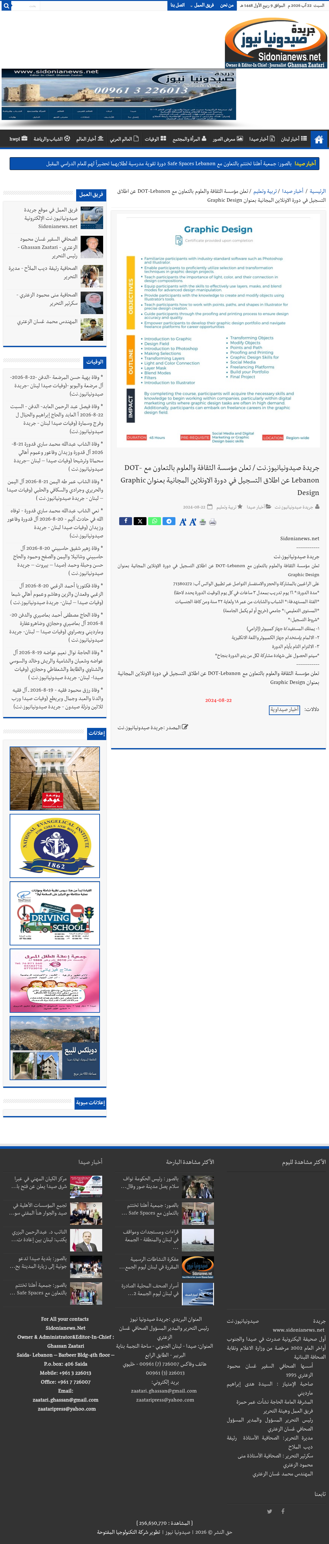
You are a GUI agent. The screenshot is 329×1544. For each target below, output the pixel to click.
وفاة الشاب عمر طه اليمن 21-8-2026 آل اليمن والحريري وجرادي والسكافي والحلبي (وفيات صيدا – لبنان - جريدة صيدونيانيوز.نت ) (55, 490)
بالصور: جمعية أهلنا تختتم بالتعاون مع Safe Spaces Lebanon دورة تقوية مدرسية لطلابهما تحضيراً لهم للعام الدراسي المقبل (169, 163)
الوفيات (152, 140)
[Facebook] (283, 1511)
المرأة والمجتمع (186, 140)
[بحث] (6, 6)
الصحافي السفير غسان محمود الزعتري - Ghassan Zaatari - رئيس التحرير (47, 248)
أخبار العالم (86, 140)
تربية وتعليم (265, 192)
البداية (319, 139)
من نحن (227, 6)
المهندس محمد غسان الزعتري (47, 322)
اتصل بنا (178, 6)
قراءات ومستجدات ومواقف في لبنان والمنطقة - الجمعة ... (151, 1240)
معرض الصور (224, 140)
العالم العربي (121, 140)
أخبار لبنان (290, 140)
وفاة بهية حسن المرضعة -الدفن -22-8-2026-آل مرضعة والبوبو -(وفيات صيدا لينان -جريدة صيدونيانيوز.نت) (56, 386)
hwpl (15, 140)
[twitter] (270, 1511)
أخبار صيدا (258, 140)
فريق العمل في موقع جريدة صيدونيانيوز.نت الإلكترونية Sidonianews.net (50, 219)
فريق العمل (204, 6)
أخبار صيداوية (284, 710)
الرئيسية (318, 192)
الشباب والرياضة (48, 140)
